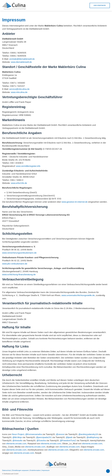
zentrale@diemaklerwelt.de (22, 59)
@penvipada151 (44, 437)
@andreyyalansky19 (88, 434)
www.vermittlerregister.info (28, 166)
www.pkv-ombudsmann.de (14, 264)
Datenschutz (6, 470)
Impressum (46, 470)
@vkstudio (17, 440)
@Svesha (41, 440)
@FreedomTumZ (68, 440)
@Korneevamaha (33, 434)
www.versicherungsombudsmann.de (19, 253)
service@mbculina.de (19, 89)
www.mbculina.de (19, 92)
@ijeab (69, 437)
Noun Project (18, 434)
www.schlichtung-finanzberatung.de (19, 274)
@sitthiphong (93, 437)
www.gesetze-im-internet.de (75, 202)
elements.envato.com (51, 443)
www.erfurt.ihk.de (19, 183)
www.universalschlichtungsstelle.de (78, 295)
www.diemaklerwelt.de (21, 62)
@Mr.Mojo (17, 437)
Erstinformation (35, 470)
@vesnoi (60, 434)
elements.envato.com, (16, 443)
